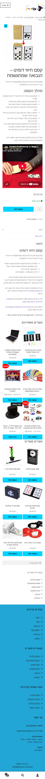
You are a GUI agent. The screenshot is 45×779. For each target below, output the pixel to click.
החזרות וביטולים (34, 699)
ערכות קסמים (35, 590)
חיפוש (22, 775)
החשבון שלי (35, 630)
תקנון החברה (35, 695)
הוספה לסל (18, 209)
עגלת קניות (10, 773)
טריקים (37, 594)
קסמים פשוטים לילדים (32, 290)
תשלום (37, 638)
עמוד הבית (38, 17)
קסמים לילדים (29, 17)
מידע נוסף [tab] (38, 236)
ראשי (38, 617)
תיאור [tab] (40, 229)
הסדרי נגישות (35, 707)
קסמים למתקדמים (33, 583)
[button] (6, 26)
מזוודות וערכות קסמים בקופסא (19, 307)
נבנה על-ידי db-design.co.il (23, 766)
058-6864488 (31, 725)
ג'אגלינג (37, 598)
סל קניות (36, 634)
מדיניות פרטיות (34, 703)
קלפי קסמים (36, 587)
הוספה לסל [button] (32, 361)
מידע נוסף (12, 437)
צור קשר (37, 626)
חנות (38, 621)
